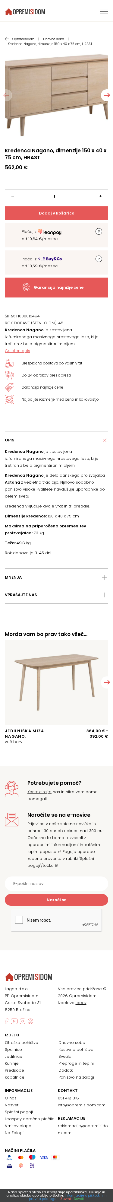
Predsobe (14, 1070)
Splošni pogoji (19, 1112)
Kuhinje (12, 1063)
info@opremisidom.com (81, 1105)
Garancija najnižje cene (58, 287)
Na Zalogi (14, 1133)
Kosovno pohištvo (75, 1049)
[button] (107, 95)
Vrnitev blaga (18, 1126)
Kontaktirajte (39, 792)
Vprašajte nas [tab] (21, 595)
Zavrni (65, 1198)
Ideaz (81, 1003)
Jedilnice (13, 1056)
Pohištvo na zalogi (76, 1077)
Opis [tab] (9, 440)
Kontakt (68, 1090)
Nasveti (12, 1105)
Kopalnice (14, 1077)
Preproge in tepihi (76, 1063)
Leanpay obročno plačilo (30, 1119)
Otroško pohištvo (21, 1042)
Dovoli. (79, 1198)
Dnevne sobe (71, 1042)
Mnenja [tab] (13, 577)
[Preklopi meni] (104, 11)
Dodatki (66, 1070)
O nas (11, 1098)
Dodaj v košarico (56, 213)
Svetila (64, 1056)
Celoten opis (17, 351)
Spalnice (13, 1049)
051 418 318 (68, 1098)
